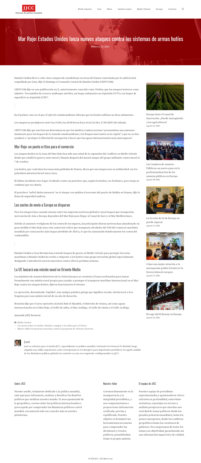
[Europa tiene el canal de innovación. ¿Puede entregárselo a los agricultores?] (165, 108)
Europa (159, 9)
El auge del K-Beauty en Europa (164, 314)
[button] (183, 9)
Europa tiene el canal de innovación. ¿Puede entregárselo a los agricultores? (164, 118)
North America (85, 9)
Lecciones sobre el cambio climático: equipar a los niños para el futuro (52, 325)
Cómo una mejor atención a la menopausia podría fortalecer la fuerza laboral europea (164, 268)
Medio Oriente (144, 9)
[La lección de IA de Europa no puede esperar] (165, 211)
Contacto (172, 9)
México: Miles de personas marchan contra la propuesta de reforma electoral (55, 329)
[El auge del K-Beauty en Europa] (165, 307)
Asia (99, 9)
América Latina (125, 9)
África (109, 9)
